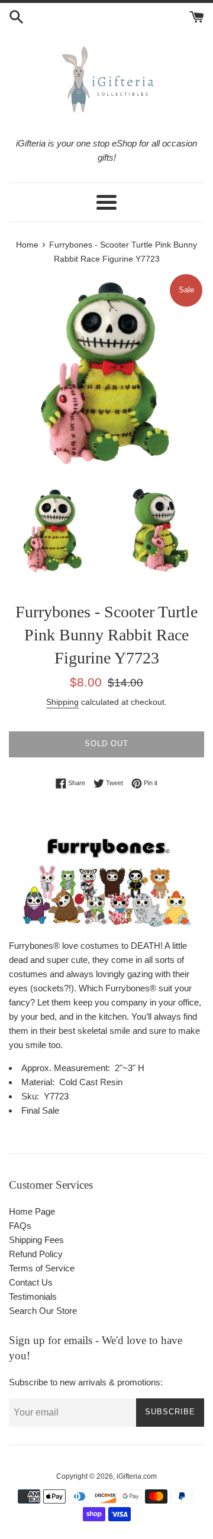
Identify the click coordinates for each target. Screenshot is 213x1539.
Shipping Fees (36, 1240)
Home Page (32, 1211)
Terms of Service (42, 1268)
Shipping (62, 702)
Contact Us (31, 1282)
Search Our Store (43, 1311)
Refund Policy (36, 1254)
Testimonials (33, 1296)
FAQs (20, 1226)
